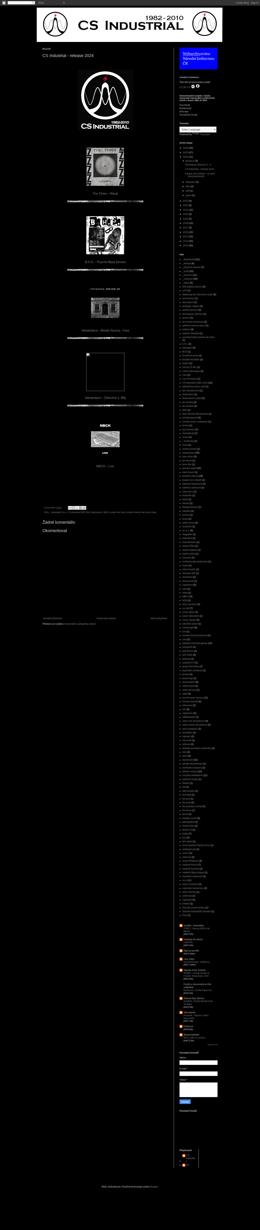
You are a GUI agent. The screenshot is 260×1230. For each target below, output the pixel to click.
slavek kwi (187, 760)
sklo (184, 752)
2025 (186, 152)
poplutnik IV (188, 662)
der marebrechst (190, 390)
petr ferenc (187, 651)
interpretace (96, 512)
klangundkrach (190, 507)
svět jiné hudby (190, 779)
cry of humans (189, 378)
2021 (186, 210)
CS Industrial (190, 1158)
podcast (186, 659)
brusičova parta (190, 355)
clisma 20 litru (189, 367)
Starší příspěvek (159, 618)
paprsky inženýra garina (194, 643)
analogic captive (190, 306)
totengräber (188, 822)
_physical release (191, 267)
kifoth (185, 499)
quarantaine (188, 682)
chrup (185, 437)
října (188, 186)
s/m (184, 709)
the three (146, 512)
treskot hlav (188, 826)
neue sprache (189, 604)
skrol (184, 756)
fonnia (185, 425)
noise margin (189, 620)
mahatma (187, 538)
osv (184, 631)
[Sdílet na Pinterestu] (84, 508)
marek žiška (188, 546)
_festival (186, 263)
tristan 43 (187, 830)
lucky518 (187, 526)
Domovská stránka (106, 618)
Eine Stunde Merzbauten (195, 414)
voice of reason (190, 884)
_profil (185, 271)
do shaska (187, 402)
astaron (186, 329)
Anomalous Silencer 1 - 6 (198, 164)
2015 (186, 236)
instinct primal (189, 449)
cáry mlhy (188, 959)
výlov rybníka (189, 892)
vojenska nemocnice (193, 888)
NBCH (106, 512)
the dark (186, 802)
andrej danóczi (190, 310)
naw (184, 589)
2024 (186, 157)
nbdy (184, 592)
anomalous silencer (192, 314)
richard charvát (134, 512)
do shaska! (188, 406)
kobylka (186, 511)
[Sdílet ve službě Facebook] (81, 508)
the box (186, 798)
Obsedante (189, 1012)
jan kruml (187, 460)
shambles (187, 732)
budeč (185, 363)
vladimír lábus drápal (193, 872)
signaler (186, 736)
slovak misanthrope (192, 763)
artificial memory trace (193, 325)
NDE (184, 600)
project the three (117, 512)
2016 (186, 232)
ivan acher (187, 456)
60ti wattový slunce (192, 286)
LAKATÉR (188, 942)
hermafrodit (188, 433)
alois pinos (188, 302)
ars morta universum (192, 321)
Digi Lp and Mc (191, 950)
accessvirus (188, 298)
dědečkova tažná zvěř (193, 386)
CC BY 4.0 (184, 87)
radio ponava (189, 690)
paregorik (187, 647)
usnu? (185, 853)
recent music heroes (192, 697)
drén (184, 410)
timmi (185, 814)
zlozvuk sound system (193, 907)
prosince (190, 161)
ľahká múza (188, 522)
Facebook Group (188, 114)
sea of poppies (190, 728)
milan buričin (189, 569)
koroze (185, 515)
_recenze (187, 275)
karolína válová (190, 476)
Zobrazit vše (213, 1045)
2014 (186, 241)
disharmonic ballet (191, 398)
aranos (186, 317)
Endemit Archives (193, 939)
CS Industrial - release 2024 (199, 169)
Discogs (183, 111)
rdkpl (184, 693)
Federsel (188, 1026)
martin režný (188, 553)
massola (186, 557)
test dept (186, 794)
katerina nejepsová (192, 484)
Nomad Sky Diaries (193, 998)
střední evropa (189, 771)
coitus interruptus (191, 371)
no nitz (185, 608)
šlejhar (185, 783)
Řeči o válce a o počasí (194, 1038)
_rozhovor (187, 279)
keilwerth (187, 495)
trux (184, 837)
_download (55, 512)
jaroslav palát (189, 468)
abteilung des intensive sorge (197, 294)
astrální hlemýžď (190, 333)
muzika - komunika (193, 925)
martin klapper (189, 550)
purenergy (187, 678)
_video (185, 283)
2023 (186, 201)
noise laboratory (190, 616)
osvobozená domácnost (194, 635)
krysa (185, 519)
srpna (189, 195)
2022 (186, 205)
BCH (184, 351)
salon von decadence (193, 721)
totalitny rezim (189, 818)
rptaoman (187, 705)
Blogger (154, 1186)
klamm (185, 503)
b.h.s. (64, 512)
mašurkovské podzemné (195, 561)
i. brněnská (188, 441)
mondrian (187, 577)
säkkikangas (188, 717)
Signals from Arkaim (194, 970)
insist (185, 445)
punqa (185, 674)
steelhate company (192, 767)
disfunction (188, 394)
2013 (186, 245)
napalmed (187, 585)
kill (187, 1165)
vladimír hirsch (189, 864)
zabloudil (187, 899)
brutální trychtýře (190, 359)
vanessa (186, 857)
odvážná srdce (190, 623)
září (188, 190)
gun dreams (188, 429)
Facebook (184, 105)
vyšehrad (187, 895)
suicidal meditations (192, 775)
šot (183, 787)
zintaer (185, 903)
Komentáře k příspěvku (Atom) (80, 624)
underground (189, 849)
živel (184, 915)
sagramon (187, 713)
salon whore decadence (194, 724)
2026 (186, 148)
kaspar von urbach (192, 480)
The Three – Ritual (105, 193)
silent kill (186, 740)
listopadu (191, 182)
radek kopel (188, 686)
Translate (205, 134)
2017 (186, 227)
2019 (186, 219)
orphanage (188, 627)
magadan (187, 534)
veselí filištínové (190, 861)
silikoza (186, 744)
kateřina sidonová (191, 487)
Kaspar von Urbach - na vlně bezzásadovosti (200, 175)
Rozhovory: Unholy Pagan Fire (197, 990)
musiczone (188, 581)
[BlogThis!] (73, 508)
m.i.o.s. (186, 530)
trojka (153, 512)
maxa (185, 565)
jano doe (186, 464)
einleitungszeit (189, 417)
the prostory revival (192, 806)
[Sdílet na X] (77, 508)
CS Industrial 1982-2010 (79, 512)
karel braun (188, 472)
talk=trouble (188, 791)
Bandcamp (185, 108)
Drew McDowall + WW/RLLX (196, 962)
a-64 (184, 290)
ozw (184, 639)
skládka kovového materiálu (196, 748)
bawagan (187, 347)
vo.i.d (185, 880)
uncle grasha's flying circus (196, 845)
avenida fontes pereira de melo (198, 337)
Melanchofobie (191, 1034)
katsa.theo (187, 491)
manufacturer (189, 542)
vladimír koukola (190, 868)
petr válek (187, 655)
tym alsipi (187, 841)
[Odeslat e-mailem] (70, 508)
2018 (186, 223)
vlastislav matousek (192, 876)
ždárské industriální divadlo (196, 911)
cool (184, 375)
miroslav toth (188, 573)
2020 (186, 214)
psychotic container (192, 670)
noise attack (188, 612)
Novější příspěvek (52, 618)
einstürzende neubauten (195, 421)
